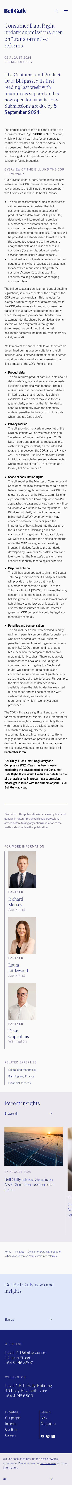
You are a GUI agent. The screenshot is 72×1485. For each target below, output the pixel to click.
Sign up (9, 1319)
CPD (44, 1417)
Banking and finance (21, 1076)
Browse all (11, 1113)
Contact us (48, 1423)
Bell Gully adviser (15, 787)
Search (46, 1412)
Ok (4, 1479)
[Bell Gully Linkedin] (53, 1436)
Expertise (11, 1412)
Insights (10, 1423)
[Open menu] (63, 11)
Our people (12, 1417)
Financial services (19, 1083)
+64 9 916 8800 (19, 1362)
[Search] (53, 11)
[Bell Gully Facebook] (42, 1436)
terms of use (48, 1463)
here (34, 179)
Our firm (11, 1429)
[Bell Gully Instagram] (48, 1436)
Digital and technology (22, 1069)
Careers (10, 1435)
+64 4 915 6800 (19, 1395)
